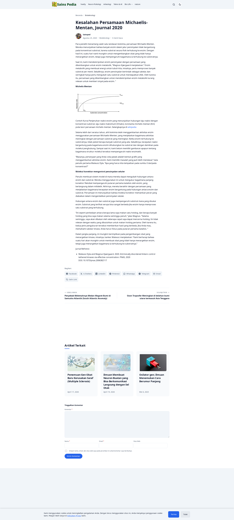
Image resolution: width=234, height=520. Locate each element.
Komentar (69, 409)
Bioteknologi (104, 38)
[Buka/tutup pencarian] (174, 4)
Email (101, 441)
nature (137, 4)
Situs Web (136, 441)
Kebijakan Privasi (74, 516)
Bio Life (128, 4)
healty (83, 4)
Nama (67, 441)
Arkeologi (107, 4)
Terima (173, 514)
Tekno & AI (118, 4)
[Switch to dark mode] (179, 4)
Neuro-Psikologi (94, 4)
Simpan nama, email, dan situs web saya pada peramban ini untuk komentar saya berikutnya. (100, 451)
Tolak (185, 514)
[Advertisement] (117, 325)
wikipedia (132, 127)
